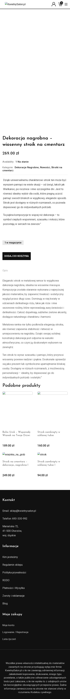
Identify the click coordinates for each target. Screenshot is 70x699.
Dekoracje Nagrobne (27, 167)
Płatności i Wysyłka (13, 588)
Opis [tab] (5, 270)
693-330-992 (19, 518)
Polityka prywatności (14, 572)
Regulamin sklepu (12, 564)
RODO (5, 580)
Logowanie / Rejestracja (15, 632)
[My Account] (54, 3)
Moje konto (8, 625)
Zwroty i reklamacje (13, 595)
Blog (5, 603)
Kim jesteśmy (10, 557)
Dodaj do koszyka (16, 256)
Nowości (45, 167)
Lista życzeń (9, 639)
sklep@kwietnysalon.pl (23, 510)
